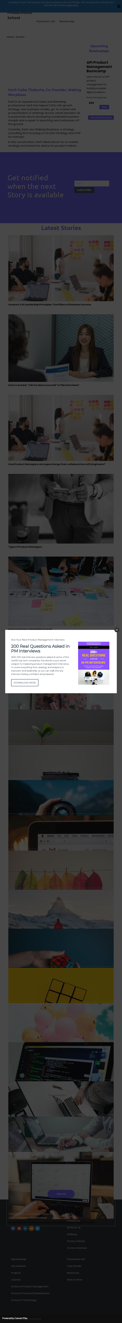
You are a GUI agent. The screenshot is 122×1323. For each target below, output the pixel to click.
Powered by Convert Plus (14, 1318)
